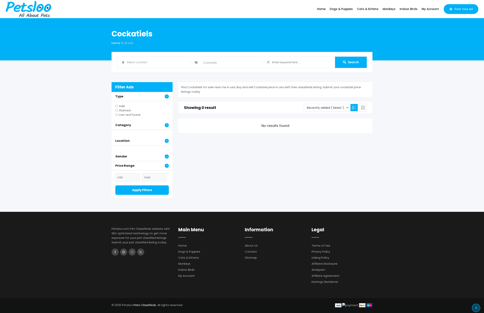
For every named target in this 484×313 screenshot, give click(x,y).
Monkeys (389, 9)
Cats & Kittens (368, 9)
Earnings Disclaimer (325, 282)
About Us (251, 245)
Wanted (124, 110)
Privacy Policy (321, 252)
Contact (251, 252)
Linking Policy (320, 258)
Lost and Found (129, 115)
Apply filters (142, 190)
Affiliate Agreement (326, 276)
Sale (122, 106)
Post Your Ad (464, 9)
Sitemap (251, 258)
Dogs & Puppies (341, 9)
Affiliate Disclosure (324, 264)
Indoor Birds (408, 9)
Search (353, 62)
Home (321, 9)
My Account (430, 9)
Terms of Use (321, 245)
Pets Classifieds (144, 305)
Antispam (318, 270)
